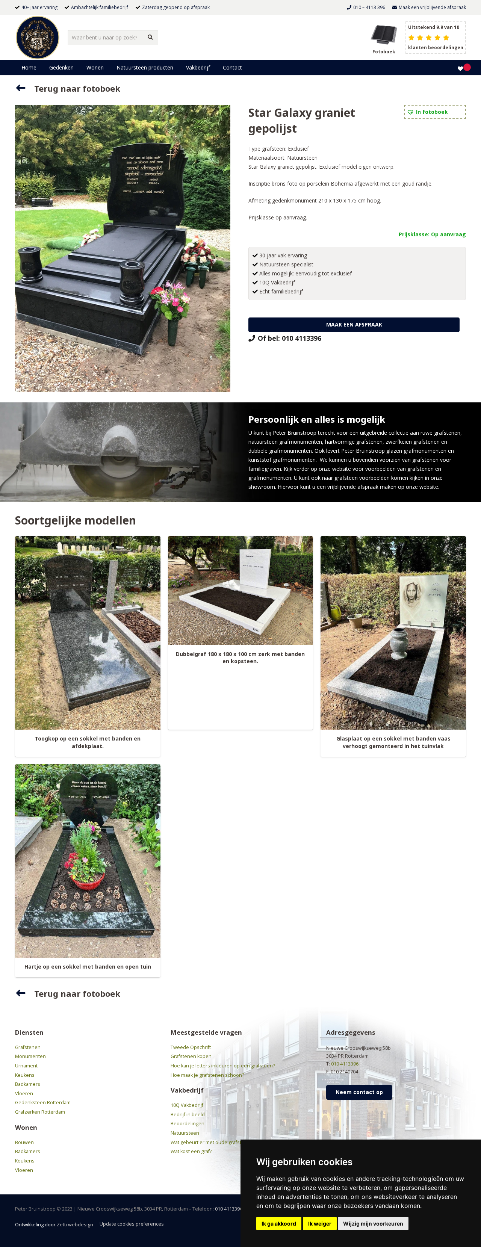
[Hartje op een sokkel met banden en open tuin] (87, 861)
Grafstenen (28, 1047)
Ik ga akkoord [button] (279, 1223)
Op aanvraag (448, 234)
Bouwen (24, 1142)
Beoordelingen (187, 1123)
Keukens (25, 1075)
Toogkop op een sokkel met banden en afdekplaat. (88, 742)
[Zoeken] (150, 37)
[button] (77, 67)
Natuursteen (302, 157)
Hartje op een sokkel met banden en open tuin (87, 966)
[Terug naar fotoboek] (24, 88)
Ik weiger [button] (319, 1223)
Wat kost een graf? (191, 1151)
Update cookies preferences (132, 1224)
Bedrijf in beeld (188, 1114)
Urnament (26, 1066)
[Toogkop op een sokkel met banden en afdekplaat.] (87, 633)
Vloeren (24, 1093)
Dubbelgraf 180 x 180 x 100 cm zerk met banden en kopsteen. (240, 657)
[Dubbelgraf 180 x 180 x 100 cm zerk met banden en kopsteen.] (240, 590)
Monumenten (30, 1056)
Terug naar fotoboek (77, 88)
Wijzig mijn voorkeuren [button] (373, 1223)
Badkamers (27, 1084)
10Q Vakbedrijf (187, 1105)
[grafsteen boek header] (384, 34)
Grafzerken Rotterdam (40, 1112)
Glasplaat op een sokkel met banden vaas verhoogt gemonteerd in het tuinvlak (393, 742)
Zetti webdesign (75, 1224)
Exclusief (298, 148)
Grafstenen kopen (191, 1056)
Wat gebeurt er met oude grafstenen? (213, 1142)
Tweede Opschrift (191, 1047)
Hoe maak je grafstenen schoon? (207, 1075)
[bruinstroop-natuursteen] (37, 37)
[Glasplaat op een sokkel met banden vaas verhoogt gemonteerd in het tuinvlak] (393, 633)
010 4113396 (344, 1064)
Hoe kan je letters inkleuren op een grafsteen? (223, 1066)
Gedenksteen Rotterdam (43, 1102)
